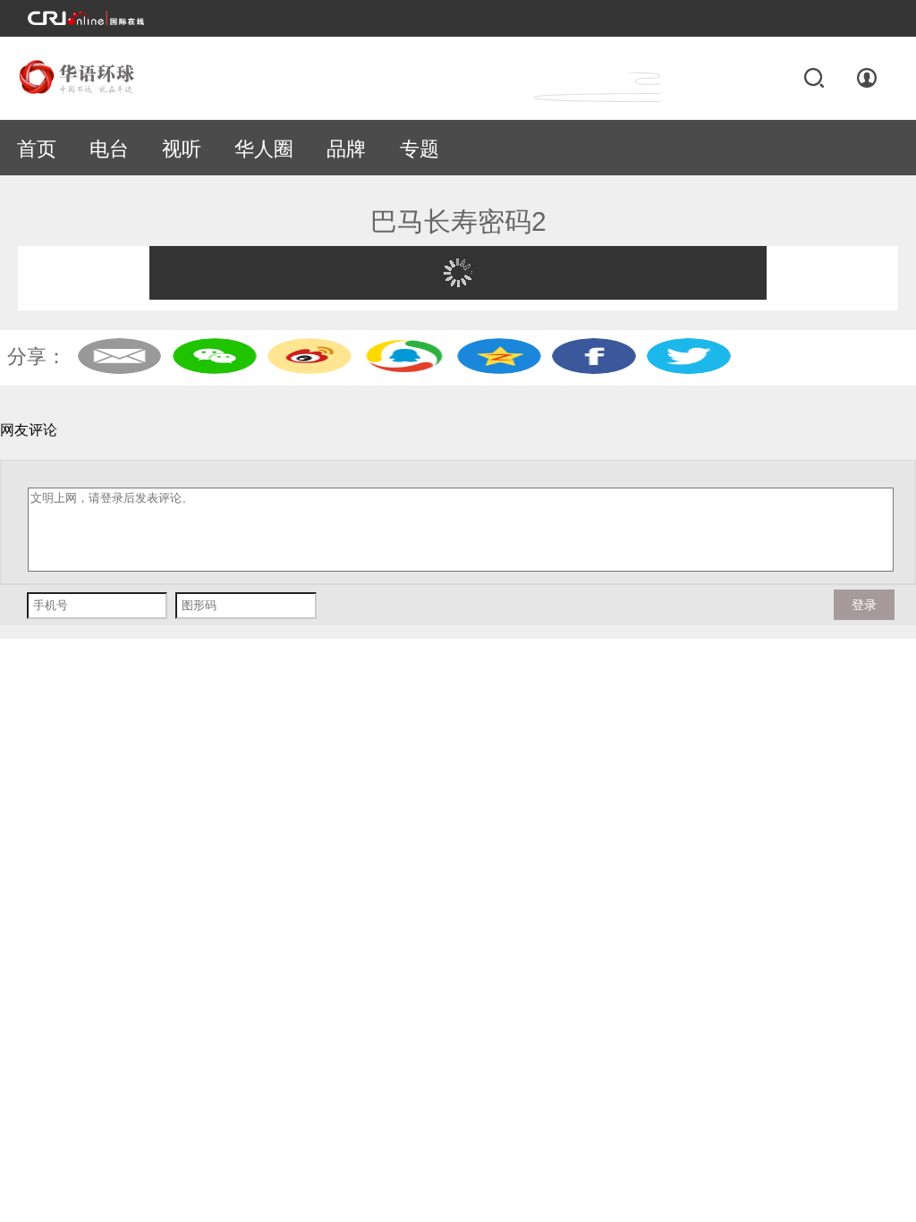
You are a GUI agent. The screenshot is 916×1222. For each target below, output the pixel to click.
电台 (109, 149)
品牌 (346, 149)
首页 (36, 149)
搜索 (813, 78)
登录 (867, 78)
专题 (419, 149)
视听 (181, 149)
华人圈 (263, 149)
